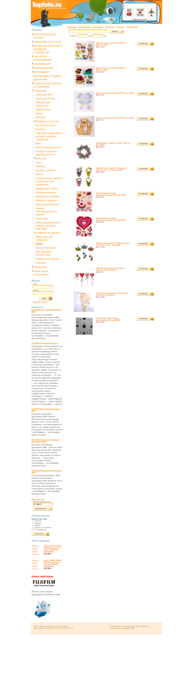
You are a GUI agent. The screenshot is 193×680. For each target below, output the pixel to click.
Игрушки (41, 262)
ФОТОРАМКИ (41, 72)
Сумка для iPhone (45, 98)
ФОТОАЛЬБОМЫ (43, 68)
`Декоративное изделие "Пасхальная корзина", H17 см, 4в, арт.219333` (111, 169)
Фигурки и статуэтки (47, 121)
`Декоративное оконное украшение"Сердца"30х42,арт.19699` (111, 194)
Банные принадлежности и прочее (46, 211)
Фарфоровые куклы (47, 188)
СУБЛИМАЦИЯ (42, 63)
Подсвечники (43, 109)
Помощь (120, 27)
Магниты (41, 117)
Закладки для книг (46, 192)
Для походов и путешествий (44, 253)
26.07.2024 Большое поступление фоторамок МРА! (45, 441)
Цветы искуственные (47, 204)
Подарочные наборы (47, 258)
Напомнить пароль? (41, 302)
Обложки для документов (43, 104)
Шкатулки (41, 158)
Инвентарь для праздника (44, 238)
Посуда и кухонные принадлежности (46, 153)
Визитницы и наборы (47, 196)
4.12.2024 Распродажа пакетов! (45, 343)
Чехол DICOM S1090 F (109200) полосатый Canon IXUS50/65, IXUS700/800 (53, 549)
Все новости (38, 499)
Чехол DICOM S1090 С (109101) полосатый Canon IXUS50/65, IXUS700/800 (53, 563)
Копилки (40, 129)
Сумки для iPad (44, 94)
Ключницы (42, 218)
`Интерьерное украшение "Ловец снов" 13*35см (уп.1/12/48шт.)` (112, 294)
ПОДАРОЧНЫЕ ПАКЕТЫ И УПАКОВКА (47, 85)
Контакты (109, 27)
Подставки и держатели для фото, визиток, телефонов (49, 136)
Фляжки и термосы (46, 200)
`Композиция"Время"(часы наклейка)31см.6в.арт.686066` (108, 319)
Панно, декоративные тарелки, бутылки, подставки (48, 225)
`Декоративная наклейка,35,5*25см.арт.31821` (115, 118)
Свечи (39, 113)
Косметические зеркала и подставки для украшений (49, 181)
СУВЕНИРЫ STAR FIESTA (47, 41)
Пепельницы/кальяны (48, 147)
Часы (38, 162)
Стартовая (71, 27)
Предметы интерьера (48, 232)
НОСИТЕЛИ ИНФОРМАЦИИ (43, 58)
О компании (132, 27)
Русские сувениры (46, 247)
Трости (39, 174)
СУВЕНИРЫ (40, 90)
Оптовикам (97, 27)
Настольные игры (46, 125)
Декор (39, 243)
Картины (41, 166)
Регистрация (84, 27)
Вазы (38, 143)
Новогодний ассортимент (41, 272)
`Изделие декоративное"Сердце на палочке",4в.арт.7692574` (110, 269)
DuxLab (126, 628)
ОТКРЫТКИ (40, 267)
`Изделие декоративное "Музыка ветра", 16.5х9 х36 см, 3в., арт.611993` (113, 244)
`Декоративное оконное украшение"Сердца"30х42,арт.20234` (111, 219)
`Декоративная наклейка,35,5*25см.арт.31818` (115, 93)
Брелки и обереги (46, 170)
